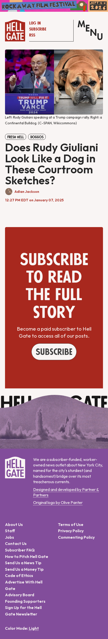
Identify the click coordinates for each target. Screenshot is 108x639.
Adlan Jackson (27, 191)
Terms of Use (70, 524)
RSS (32, 35)
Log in (35, 23)
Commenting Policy (76, 537)
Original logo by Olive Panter (58, 502)
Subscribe (37, 29)
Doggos (36, 137)
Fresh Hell (15, 137)
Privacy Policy (71, 530)
